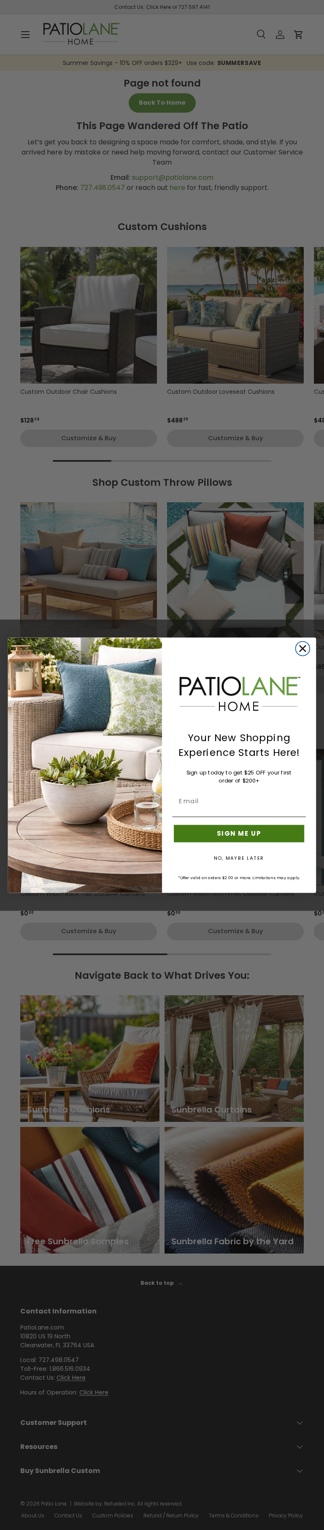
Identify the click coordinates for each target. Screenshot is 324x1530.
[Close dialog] (303, 648)
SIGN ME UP (239, 833)
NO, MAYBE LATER (239, 857)
